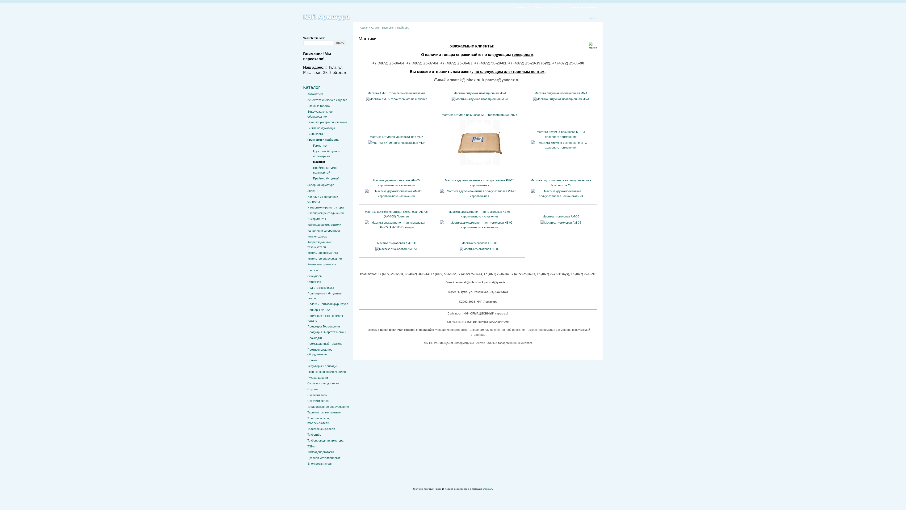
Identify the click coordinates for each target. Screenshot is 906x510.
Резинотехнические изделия (326, 372)
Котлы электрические (321, 264)
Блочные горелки (319, 106)
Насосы (312, 270)
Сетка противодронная (323, 383)
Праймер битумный (326, 178)
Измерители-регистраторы (325, 207)
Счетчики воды (317, 395)
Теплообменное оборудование (328, 406)
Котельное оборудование (324, 258)
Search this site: (314, 38)
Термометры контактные (324, 412)
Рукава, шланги (317, 377)
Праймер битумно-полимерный (325, 170)
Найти (593, 18)
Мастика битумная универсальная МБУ (396, 137)
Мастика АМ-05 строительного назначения (396, 93)
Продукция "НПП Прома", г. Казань (325, 318)
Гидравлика (315, 134)
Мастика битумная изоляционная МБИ (479, 93)
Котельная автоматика (322, 253)
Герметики (320, 145)
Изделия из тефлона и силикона (322, 199)
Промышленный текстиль (324, 343)
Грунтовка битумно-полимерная (326, 154)
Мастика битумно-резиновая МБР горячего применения (479, 115)
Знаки (311, 191)
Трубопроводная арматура (325, 440)
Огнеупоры (314, 276)
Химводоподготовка (320, 452)
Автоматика (315, 94)
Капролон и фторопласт (323, 230)
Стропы (312, 389)
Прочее (312, 360)
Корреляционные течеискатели (319, 245)
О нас (538, 7)
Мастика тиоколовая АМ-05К (396, 243)
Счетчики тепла (318, 401)
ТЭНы (311, 446)
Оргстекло (314, 282)
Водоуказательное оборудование (320, 114)
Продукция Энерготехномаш (326, 332)
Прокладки (314, 338)
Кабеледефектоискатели (324, 224)
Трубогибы (314, 434)
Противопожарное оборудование (319, 352)
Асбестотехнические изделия (327, 100)
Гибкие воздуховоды (321, 128)
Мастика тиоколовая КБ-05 (479, 243)
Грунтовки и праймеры (323, 139)
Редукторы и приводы (322, 366)
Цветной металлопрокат (323, 458)
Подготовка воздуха (320, 287)
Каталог (556, 7)
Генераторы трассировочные (327, 122)
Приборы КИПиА (318, 310)
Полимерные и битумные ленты (324, 296)
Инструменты (316, 219)
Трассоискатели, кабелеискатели (318, 421)
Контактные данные (583, 7)
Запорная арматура (320, 185)
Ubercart (487, 489)
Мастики (319, 162)
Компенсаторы (317, 236)
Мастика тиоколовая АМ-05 (560, 216)
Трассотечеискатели (321, 429)
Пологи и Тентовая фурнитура (327, 304)
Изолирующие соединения (325, 213)
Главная (520, 7)
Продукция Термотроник (323, 326)
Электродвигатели (319, 463)
